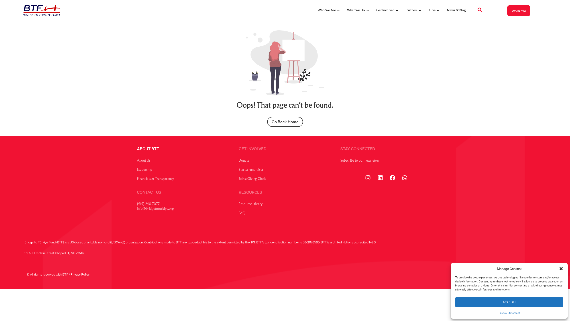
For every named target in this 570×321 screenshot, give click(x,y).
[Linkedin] (380, 177)
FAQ (242, 213)
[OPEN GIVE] (438, 10)
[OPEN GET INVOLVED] (397, 10)
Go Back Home (285, 122)
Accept (509, 302)
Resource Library (251, 204)
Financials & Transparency (155, 179)
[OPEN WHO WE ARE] (338, 10)
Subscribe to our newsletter (359, 161)
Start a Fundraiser (251, 170)
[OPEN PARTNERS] (420, 10)
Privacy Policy (80, 274)
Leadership (144, 170)
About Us (144, 161)
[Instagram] (367, 177)
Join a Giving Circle (252, 179)
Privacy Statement (509, 313)
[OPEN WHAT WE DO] (367, 10)
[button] (561, 268)
